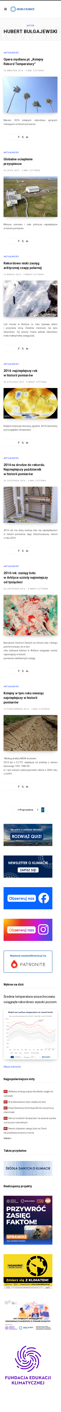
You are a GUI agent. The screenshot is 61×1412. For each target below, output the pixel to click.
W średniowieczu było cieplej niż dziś (25, 1102)
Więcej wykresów (12, 1066)
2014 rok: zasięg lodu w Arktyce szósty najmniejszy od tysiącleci (26, 577)
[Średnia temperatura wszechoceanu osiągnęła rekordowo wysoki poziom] (30, 1058)
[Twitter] (23, 137)
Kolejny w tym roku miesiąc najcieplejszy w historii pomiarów (24, 697)
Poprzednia (26, 810)
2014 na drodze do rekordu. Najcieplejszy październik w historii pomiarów (24, 469)
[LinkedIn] (27, 137)
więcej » (8, 1138)
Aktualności (11, 53)
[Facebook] (18, 137)
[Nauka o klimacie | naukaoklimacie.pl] (22, 9)
